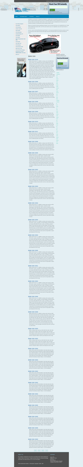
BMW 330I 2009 (33, 111)
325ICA (57, 137)
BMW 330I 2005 (33, 153)
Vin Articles (31, 16)
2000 (57, 83)
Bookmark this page (56, 1)
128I (57, 75)
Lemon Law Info (19, 28)
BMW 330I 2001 (33, 266)
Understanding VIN (19, 33)
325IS (57, 138)
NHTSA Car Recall (49, 1)
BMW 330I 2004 (33, 203)
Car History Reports (19, 23)
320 (56, 120)
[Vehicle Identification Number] (27, 10)
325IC (57, 135)
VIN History (18, 37)
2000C (57, 86)
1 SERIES (57, 72)
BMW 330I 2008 (33, 101)
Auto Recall (18, 30)
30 (56, 103)
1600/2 (57, 80)
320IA (57, 123)
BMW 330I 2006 (33, 81)
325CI (57, 131)
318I (57, 109)
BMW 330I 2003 (33, 186)
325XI (57, 143)
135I (57, 77)
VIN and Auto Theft (19, 46)
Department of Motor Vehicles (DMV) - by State (21, 52)
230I (57, 95)
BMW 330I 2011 (33, 131)
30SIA (57, 106)
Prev (39, 450)
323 (56, 126)
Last (46, 450)
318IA (57, 111)
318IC (57, 112)
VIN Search (18, 25)
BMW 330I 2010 (33, 121)
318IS (57, 115)
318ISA (57, 117)
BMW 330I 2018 (33, 59)
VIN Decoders (18, 27)
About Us (37, 16)
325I (57, 132)
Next (43, 450)
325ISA (57, 140)
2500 (57, 97)
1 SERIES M (58, 74)
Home (16, 16)
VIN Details (18, 35)
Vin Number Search (23, 16)
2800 (57, 98)
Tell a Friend (66, 1)
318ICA (57, 114)
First (35, 450)
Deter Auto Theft (19, 48)
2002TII (57, 92)
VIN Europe (18, 41)
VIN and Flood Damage (20, 50)
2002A (57, 91)
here (52, 12)
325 (56, 129)
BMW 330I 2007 (33, 91)
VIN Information (19, 32)
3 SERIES (57, 100)
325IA (57, 134)
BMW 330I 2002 (33, 169)
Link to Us (61, 1)
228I (57, 94)
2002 (57, 89)
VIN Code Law (18, 43)
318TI (57, 118)
